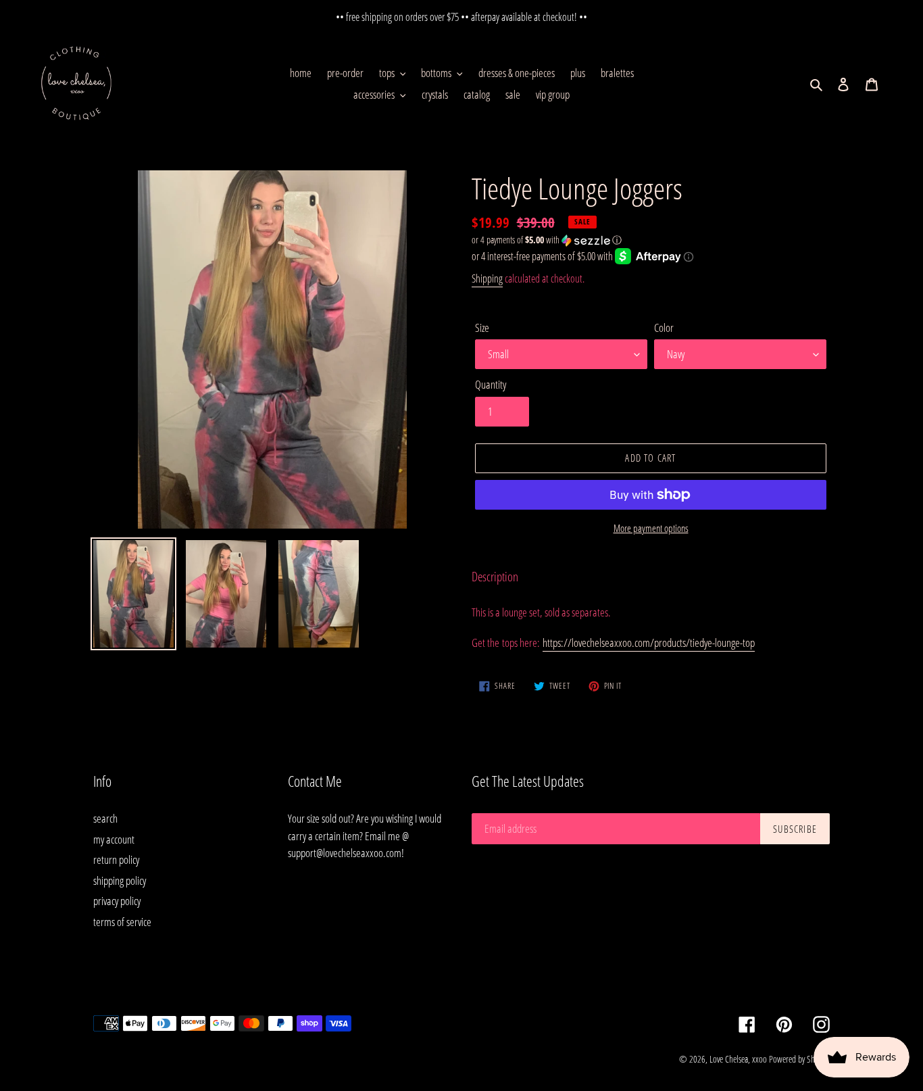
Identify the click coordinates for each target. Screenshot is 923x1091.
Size (482, 327)
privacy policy (117, 900)
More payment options (651, 528)
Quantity (490, 384)
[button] (547, 240)
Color (664, 327)
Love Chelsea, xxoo (738, 1058)
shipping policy (119, 880)
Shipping (487, 278)
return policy (116, 859)
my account (113, 839)
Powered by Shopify (799, 1058)
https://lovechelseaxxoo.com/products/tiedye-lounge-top (649, 642)
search (105, 818)
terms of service (122, 921)
